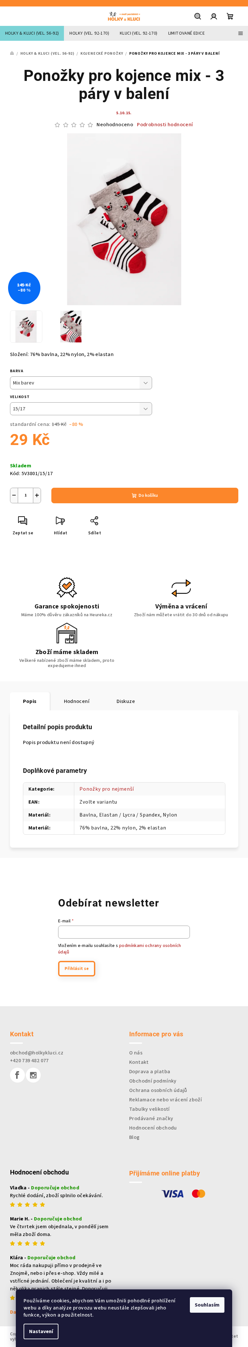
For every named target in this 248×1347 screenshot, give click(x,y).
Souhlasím (207, 1304)
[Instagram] (33, 1075)
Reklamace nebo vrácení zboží (165, 1099)
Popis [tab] (30, 701)
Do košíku (148, 495)
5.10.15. (124, 113)
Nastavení (41, 1331)
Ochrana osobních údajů (158, 1090)
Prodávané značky (151, 1118)
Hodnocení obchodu (153, 1127)
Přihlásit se (77, 968)
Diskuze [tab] (126, 701)
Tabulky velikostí (149, 1109)
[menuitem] (32, 33)
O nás (135, 1052)
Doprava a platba (149, 1071)
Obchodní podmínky (153, 1081)
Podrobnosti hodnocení (165, 124)
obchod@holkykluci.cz (37, 1052)
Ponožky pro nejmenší (106, 789)
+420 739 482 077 (29, 1060)
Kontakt (139, 1062)
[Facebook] (17, 1075)
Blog (134, 1137)
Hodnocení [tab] (77, 701)
